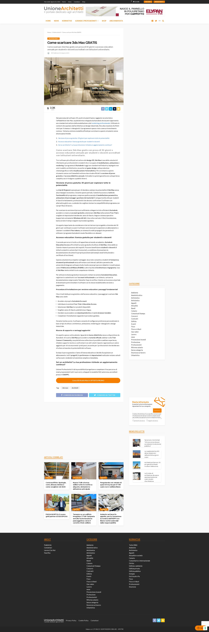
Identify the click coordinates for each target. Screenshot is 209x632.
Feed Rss (47, 553)
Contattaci (77, 2)
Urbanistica (135, 355)
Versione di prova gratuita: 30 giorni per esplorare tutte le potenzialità (83, 138)
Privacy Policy (71, 620)
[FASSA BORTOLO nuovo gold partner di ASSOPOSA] (56, 502)
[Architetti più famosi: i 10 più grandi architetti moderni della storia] (136, 465)
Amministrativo (136, 295)
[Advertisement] (84, 428)
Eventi (133, 324)
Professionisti (53, 38)
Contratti (134, 319)
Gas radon (135, 332)
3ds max (65, 388)
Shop (83, 2)
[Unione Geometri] (63, 10)
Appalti (133, 303)
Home (64, 2)
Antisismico (135, 300)
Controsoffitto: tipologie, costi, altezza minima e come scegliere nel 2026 (56, 485)
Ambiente (104, 509)
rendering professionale (101, 123)
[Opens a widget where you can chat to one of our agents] (201, 628)
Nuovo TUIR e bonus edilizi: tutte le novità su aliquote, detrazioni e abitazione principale (82, 486)
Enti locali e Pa (134, 576)
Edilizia (48, 477)
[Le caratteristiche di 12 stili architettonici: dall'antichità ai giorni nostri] (136, 454)
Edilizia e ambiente (135, 566)
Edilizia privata (134, 568)
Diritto (131, 563)
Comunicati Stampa (138, 313)
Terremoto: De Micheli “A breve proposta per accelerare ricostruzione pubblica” (152, 443)
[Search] (163, 21)
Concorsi (134, 316)
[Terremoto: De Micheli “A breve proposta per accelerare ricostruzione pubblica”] (136, 443)
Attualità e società (135, 555)
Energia (132, 574)
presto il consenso (139, 421)
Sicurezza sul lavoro (138, 353)
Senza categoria (137, 350)
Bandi (133, 308)
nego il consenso (153, 421)
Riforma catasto (137, 347)
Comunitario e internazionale (139, 561)
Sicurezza (132, 587)
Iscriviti (157, 410)
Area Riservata (116, 21)
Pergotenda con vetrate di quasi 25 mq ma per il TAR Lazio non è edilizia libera (110, 485)
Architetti (75, 388)
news (133, 337)
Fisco (133, 327)
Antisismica (135, 298)
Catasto (134, 311)
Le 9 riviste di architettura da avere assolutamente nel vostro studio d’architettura (151, 477)
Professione (135, 342)
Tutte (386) (133, 545)
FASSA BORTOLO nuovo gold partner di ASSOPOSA (56, 515)
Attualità (77, 477)
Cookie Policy (83, 620)
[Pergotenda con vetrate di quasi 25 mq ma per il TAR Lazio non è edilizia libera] (111, 470)
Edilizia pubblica (135, 571)
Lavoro (133, 334)
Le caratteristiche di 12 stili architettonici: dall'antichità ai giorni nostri (151, 454)
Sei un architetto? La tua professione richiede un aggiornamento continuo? (85, 145)
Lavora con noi (49, 550)
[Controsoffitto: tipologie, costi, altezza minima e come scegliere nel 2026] (56, 470)
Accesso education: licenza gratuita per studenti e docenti (79, 142)
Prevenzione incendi (138, 340)
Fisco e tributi (136, 329)
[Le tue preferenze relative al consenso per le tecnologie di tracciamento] (205, 628)
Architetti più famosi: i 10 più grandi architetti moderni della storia (152, 464)
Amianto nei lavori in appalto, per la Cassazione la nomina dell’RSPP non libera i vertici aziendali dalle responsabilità (110, 518)
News (70, 2)
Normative (67, 21)
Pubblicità (47, 545)
